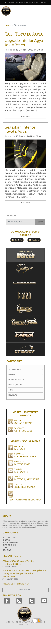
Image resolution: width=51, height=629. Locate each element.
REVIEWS (7, 550)
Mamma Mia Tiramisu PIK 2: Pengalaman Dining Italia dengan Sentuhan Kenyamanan (24, 574)
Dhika (40, 50)
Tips (25, 390)
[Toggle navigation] (45, 10)
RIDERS (6, 540)
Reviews (25, 395)
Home (8, 25)
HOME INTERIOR (10, 543)
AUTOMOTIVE (9, 538)
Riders (25, 375)
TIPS (5, 548)
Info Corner (25, 385)
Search (40, 222)
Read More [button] (25, 116)
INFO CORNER (9, 545)
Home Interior (25, 380)
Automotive (25, 369)
